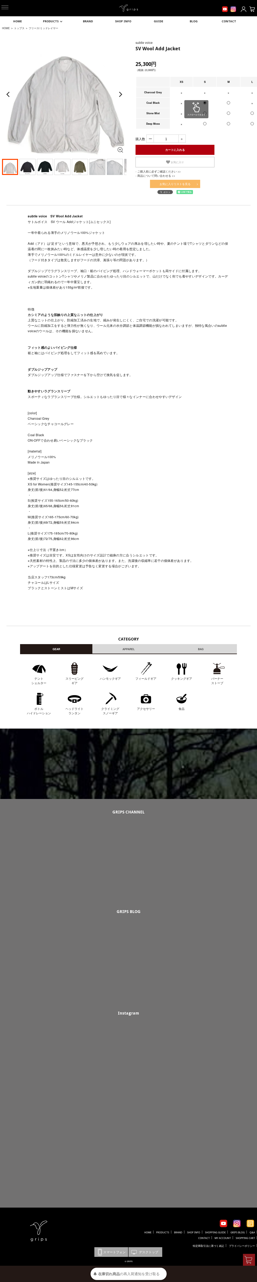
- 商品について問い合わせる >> (155, 176)
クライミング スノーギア (110, 710)
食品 (181, 708)
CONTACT (229, 21)
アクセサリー (146, 708)
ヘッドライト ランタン (74, 710)
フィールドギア (145, 678)
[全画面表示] (120, 149)
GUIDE (158, 21)
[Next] (120, 94)
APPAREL (128, 649)
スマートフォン (111, 1252)
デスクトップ (145, 1252)
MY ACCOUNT (223, 1238)
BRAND (88, 21)
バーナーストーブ (217, 680)
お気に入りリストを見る (175, 184)
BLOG (194, 21)
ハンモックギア (110, 678)
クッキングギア (181, 678)
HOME (17, 21)
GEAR (56, 649)
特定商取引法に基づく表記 (208, 1245)
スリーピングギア (74, 680)
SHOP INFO (123, 21)
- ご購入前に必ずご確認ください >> (158, 171)
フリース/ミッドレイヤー (43, 28)
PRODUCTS (51, 21)
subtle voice (144, 42)
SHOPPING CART (245, 1238)
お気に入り (177, 162)
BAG (201, 649)
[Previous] (8, 94)
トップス (19, 28)
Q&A (252, 1232)
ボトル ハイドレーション (39, 710)
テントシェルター (38, 680)
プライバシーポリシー (242, 1245)
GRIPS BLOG (129, 911)
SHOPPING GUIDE (215, 1232)
